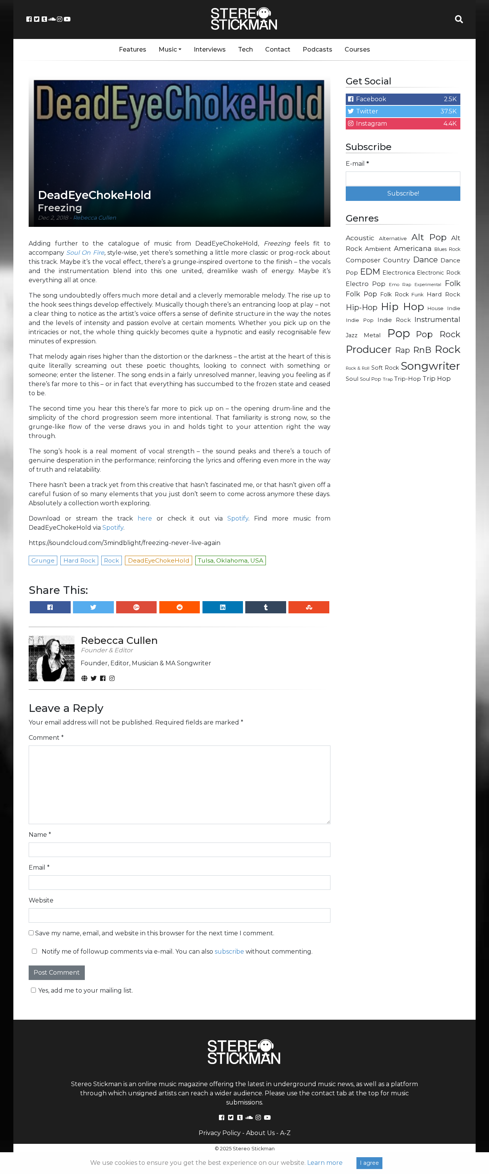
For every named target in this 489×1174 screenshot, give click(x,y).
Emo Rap (400, 284)
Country (396, 260)
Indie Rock (394, 320)
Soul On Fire (85, 252)
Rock (447, 349)
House (435, 308)
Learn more (325, 1162)
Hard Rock (443, 294)
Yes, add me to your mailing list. (85, 990)
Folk (452, 283)
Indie (453, 308)
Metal (372, 335)
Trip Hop (437, 378)
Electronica (398, 272)
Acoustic (360, 238)
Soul (352, 378)
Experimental (428, 284)
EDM (370, 272)
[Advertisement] (403, 510)
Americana (413, 248)
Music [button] (168, 49)
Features (132, 49)
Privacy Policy (220, 1133)
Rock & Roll (357, 368)
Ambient (378, 248)
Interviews (210, 49)
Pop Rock (438, 334)
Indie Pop (360, 320)
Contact (277, 49)
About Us (260, 1133)
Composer (363, 260)
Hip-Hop (361, 307)
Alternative (393, 238)
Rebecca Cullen (94, 217)
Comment (46, 737)
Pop (398, 333)
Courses (357, 49)
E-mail (357, 163)
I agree (369, 1162)
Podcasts (317, 49)
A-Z (285, 1133)
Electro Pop (365, 284)
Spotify (237, 518)
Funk (417, 294)
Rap (402, 350)
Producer (369, 349)
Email (39, 867)
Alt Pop (429, 237)
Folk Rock (394, 294)
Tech (245, 49)
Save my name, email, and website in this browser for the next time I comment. (154, 933)
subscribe (229, 951)
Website (41, 900)
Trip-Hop (407, 378)
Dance (425, 259)
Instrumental (437, 319)
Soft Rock (385, 367)
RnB (422, 349)
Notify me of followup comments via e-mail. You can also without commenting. (176, 951)
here (145, 518)
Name (40, 834)
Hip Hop (402, 307)
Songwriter (430, 365)
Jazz (352, 335)
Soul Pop (370, 379)
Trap (388, 379)
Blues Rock (447, 249)
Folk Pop (361, 294)
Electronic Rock (438, 272)
